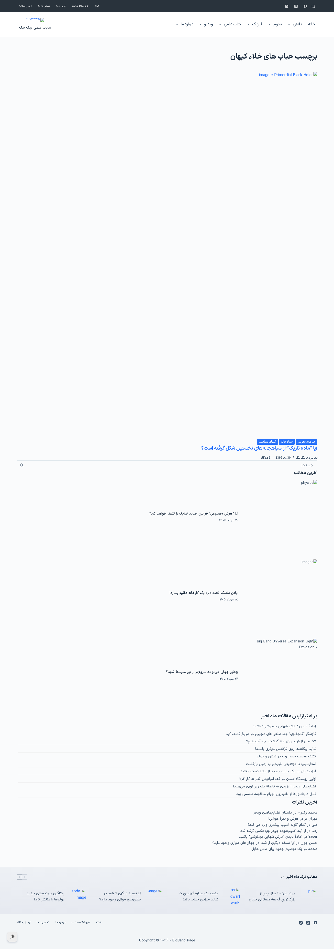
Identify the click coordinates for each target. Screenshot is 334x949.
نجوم (277, 24)
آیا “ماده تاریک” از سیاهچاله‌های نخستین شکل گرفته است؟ (259, 448)
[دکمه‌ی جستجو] (21, 465)
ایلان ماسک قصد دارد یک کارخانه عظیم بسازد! (203, 593)
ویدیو (208, 24)
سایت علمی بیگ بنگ (35, 28)
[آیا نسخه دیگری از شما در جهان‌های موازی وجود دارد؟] (154, 896)
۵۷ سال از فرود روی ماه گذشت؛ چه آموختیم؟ (281, 741)
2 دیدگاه (265, 457)
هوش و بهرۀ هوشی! (283, 819)
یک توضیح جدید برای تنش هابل (276, 849)
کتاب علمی (232, 24)
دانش (297, 24)
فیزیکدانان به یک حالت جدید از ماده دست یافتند (278, 771)
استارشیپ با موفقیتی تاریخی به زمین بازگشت (281, 764)
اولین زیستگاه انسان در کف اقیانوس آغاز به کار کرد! (277, 779)
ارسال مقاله (25, 6)
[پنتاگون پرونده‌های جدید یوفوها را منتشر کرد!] (77, 896)
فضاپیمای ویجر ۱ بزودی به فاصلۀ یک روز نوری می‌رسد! (274, 786)
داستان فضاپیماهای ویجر (273, 812)
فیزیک (257, 24)
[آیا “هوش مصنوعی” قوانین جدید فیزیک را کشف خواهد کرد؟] (280, 517)
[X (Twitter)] (296, 6)
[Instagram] (286, 6)
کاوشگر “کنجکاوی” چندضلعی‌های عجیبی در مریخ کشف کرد (271, 734)
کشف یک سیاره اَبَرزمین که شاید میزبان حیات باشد (198, 896)
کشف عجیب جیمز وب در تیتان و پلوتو (286, 756)
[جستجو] (313, 6)
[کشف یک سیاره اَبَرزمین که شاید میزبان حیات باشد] (231, 896)
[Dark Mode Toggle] (12, 937)
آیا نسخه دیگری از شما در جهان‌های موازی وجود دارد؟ (253, 843)
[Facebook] (305, 6)
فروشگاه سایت (80, 6)
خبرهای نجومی (306, 441)
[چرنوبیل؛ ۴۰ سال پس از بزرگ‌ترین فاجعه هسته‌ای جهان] (308, 896)
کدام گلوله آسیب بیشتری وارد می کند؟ (276, 825)
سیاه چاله (287, 441)
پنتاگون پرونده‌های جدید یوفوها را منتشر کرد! (45, 896)
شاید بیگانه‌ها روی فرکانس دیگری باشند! (285, 749)
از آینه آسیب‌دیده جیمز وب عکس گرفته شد (273, 831)
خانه (97, 6)
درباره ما (61, 6)
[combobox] (171, 465)
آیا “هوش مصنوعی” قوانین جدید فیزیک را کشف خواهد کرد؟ (193, 513)
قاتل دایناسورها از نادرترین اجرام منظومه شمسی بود (276, 794)
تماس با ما (44, 6)
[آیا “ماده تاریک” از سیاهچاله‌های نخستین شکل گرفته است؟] (167, 255)
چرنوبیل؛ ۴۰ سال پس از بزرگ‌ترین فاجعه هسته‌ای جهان (272, 896)
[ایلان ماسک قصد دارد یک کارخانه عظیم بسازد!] (280, 596)
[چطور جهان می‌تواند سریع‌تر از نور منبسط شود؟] (280, 675)
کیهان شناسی (267, 441)
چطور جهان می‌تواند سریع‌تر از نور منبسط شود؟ (202, 672)
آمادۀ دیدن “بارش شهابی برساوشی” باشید (284, 726)
